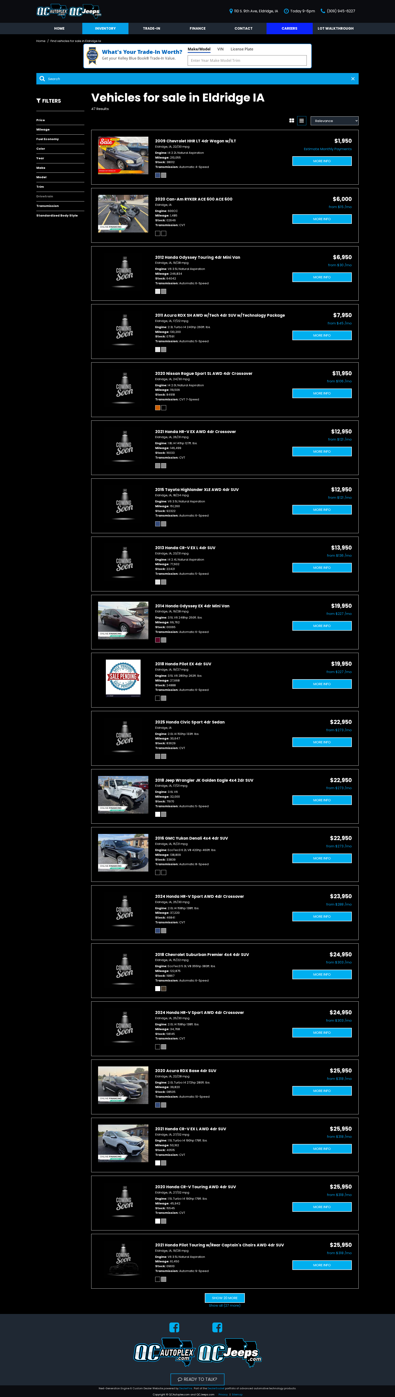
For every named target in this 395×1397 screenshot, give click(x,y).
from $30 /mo (340, 265)
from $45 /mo (340, 323)
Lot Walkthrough (336, 28)
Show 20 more (225, 1297)
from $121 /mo (340, 439)
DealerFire (185, 1388)
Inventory (105, 28)
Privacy (223, 1394)
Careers (289, 28)
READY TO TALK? (200, 1379)
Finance (198, 28)
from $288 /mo (339, 904)
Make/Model (199, 49)
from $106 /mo (339, 381)
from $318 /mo (339, 1078)
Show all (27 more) (225, 1305)
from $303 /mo (339, 962)
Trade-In (151, 28)
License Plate (242, 49)
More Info (322, 161)
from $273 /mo (339, 730)
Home (59, 28)
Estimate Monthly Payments (328, 148)
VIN (220, 49)
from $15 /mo (340, 206)
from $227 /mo (339, 613)
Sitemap (237, 1394)
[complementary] (381, 1383)
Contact (244, 28)
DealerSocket (216, 1388)
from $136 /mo (339, 555)
